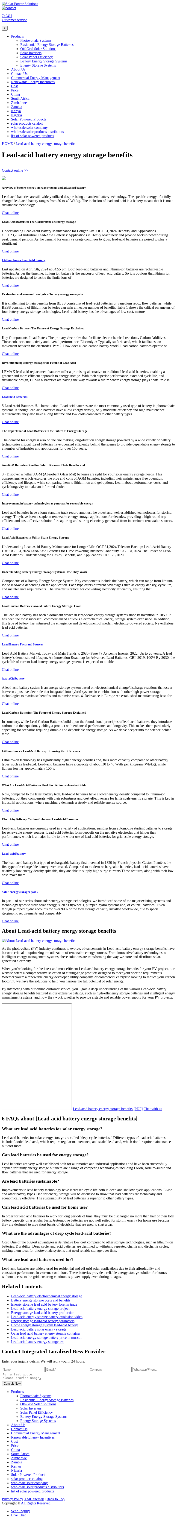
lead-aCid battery (13, 678)
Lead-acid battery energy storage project (40, 1308)
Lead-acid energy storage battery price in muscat (46, 1337)
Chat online (10, 213)
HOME (7, 144)
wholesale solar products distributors (37, 132)
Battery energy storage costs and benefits (40, 1300)
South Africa (20, 98)
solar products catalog (27, 123)
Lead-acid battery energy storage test (37, 1342)
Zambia (16, 107)
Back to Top (56, 1499)
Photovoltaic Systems (35, 40)
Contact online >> (15, 170)
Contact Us (19, 74)
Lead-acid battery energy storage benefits (45, 144)
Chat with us (153, 1109)
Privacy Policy (12, 1499)
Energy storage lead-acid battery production (42, 1313)
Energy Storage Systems (38, 65)
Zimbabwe (19, 103)
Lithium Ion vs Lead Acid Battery (23, 260)
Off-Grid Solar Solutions (38, 49)
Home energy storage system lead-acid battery (44, 1325)
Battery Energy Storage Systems (43, 61)
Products (17, 36)
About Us (18, 69)
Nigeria (16, 115)
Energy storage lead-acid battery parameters (42, 1321)
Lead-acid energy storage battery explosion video (47, 1317)
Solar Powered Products (28, 119)
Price (14, 90)
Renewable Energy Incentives (33, 82)
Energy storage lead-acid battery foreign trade (44, 1304)
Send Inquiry (20, 1511)
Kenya (16, 111)
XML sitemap (34, 1499)
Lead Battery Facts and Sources (22, 644)
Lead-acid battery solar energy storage (38, 1329)
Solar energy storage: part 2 (20, 892)
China (15, 94)
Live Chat (18, 1515)
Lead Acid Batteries (14, 397)
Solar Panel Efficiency (36, 57)
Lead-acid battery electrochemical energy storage (46, 1296)
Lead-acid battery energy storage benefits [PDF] (108, 1109)
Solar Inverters (30, 53)
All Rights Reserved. (36, 1503)
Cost (14, 86)
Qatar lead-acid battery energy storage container (45, 1333)
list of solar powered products (32, 136)
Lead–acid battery (14, 853)
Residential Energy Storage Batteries (47, 45)
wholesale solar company (29, 127)
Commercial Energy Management (35, 78)
